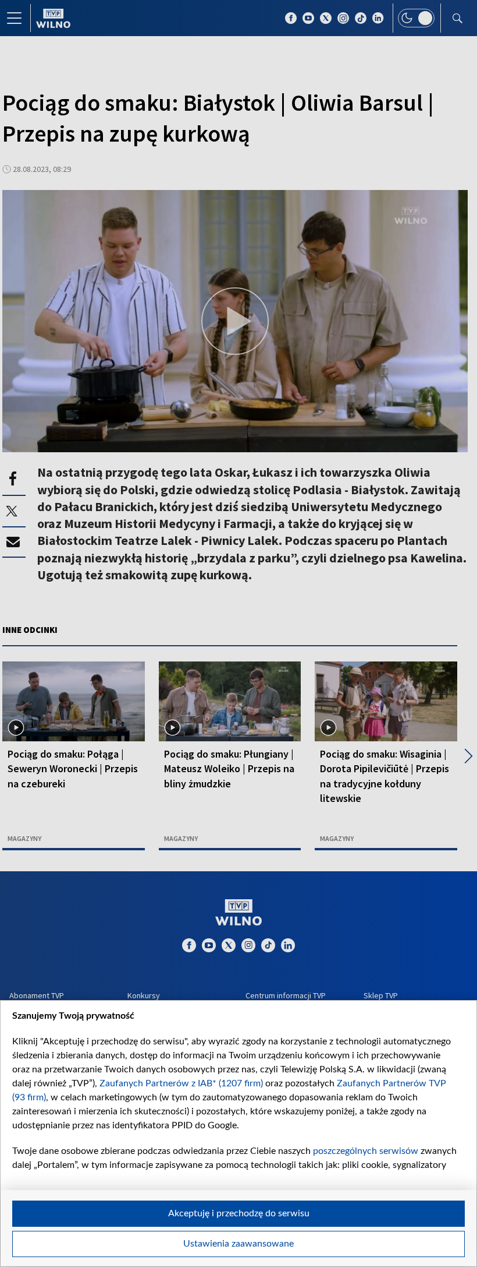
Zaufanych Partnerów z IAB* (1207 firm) (181, 1083)
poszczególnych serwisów (365, 1151)
